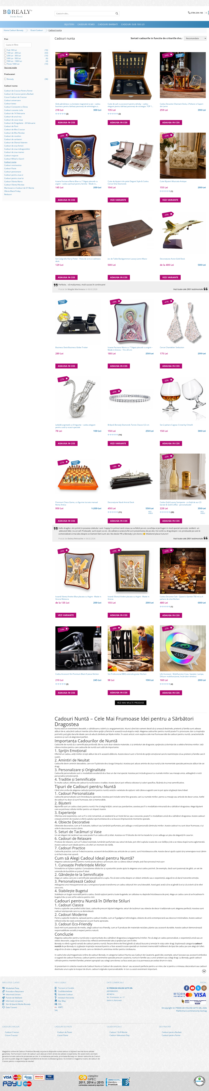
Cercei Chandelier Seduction (172, 347)
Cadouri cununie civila (13, 110)
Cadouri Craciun (12, 1032)
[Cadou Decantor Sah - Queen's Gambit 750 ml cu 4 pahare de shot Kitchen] (183, 571)
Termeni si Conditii (66, 988)
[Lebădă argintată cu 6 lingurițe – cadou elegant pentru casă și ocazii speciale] (78, 399)
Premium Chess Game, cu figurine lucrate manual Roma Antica (76, 503)
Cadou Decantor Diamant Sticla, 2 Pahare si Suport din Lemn (181, 105)
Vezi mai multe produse (130, 702)
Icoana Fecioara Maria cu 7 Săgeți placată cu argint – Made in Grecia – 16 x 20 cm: (130, 348)
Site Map (62, 1001)
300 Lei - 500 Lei (14, 58)
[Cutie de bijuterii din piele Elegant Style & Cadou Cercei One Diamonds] (131, 155)
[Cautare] (117, 13)
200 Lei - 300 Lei (14, 55)
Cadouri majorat (11, 155)
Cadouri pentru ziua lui (14, 178)
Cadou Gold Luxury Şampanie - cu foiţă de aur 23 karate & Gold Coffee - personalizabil (180, 503)
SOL (60, 1004)
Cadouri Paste (10, 168)
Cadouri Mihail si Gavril (14, 158)
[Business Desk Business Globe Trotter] (78, 322)
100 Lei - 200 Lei (14, 53)
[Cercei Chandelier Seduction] (183, 322)
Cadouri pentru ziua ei (13, 175)
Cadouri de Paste (64, 1032)
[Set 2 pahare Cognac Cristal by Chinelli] (183, 399)
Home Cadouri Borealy (14, 30)
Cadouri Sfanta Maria (13, 181)
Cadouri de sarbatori (13, 139)
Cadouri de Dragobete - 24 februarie (19, 123)
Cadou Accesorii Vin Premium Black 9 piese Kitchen (77, 674)
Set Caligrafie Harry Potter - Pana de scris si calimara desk (78, 260)
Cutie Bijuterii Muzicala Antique (173, 181)
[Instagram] (204, 988)
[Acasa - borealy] (17, 13)
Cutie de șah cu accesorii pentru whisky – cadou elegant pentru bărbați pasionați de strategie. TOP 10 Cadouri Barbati (130, 105)
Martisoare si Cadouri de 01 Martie (19, 188)
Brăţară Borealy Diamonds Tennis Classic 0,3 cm (128, 425)
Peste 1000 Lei (13, 64)
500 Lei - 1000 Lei (14, 61)
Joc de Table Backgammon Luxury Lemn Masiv (127, 259)
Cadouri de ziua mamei (14, 152)
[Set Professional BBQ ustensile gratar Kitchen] (131, 648)
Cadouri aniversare (12, 100)
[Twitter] (198, 988)
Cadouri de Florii (11, 126)
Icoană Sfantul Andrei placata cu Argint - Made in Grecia (128, 597)
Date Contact (11, 1007)
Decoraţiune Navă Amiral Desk (121, 502)
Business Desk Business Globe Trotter (71, 347)
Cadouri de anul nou (12, 116)
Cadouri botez (10, 103)
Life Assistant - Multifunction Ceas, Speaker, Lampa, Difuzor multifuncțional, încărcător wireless (182, 675)
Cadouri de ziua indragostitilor (17, 149)
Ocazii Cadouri (37, 30)
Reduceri (8, 194)
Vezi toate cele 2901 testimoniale (188, 289)
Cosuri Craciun (11, 1035)
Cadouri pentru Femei (170, 1035)
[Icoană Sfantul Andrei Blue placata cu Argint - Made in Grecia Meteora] (78, 571)
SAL (56, 1010)
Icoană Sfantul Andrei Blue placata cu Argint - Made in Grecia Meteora (78, 597)
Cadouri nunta (10, 162)
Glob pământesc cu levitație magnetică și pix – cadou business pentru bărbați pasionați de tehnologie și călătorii (77, 105)
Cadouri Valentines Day (119, 1035)
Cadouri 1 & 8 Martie (118, 1032)
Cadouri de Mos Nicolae (14, 133)
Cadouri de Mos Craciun (14, 129)
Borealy (10, 79)
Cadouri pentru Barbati (171, 1032)
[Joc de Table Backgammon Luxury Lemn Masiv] (131, 233)
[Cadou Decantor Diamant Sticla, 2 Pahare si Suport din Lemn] (183, 75)
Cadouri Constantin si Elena (16, 106)
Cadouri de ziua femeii (13, 145)
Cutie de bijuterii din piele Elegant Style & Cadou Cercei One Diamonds (128, 182)
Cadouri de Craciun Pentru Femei (18, 90)
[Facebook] (186, 988)
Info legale (60, 982)
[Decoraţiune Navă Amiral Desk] (131, 476)
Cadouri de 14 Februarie (14, 113)
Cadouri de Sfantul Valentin (15, 142)
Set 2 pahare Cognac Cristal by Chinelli (176, 425)
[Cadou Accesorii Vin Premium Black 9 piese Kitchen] (78, 648)
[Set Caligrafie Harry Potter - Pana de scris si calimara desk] (78, 233)
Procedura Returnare (14, 991)
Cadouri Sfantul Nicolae (14, 184)
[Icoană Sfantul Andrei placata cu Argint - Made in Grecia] (131, 571)
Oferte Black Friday (12, 191)
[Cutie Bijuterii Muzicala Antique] (183, 156)
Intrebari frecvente (66, 997)
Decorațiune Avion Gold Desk (172, 259)
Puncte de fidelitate (13, 997)
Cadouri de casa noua (13, 120)
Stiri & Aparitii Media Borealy (17, 1004)
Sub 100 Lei (12, 50)
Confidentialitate (65, 991)
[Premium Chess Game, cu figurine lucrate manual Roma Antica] (78, 476)
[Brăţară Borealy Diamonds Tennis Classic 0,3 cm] (131, 399)
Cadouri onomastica (12, 165)
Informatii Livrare (13, 994)
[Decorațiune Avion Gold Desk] (183, 233)
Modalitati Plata (12, 988)
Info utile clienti (10, 982)
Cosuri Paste (62, 1035)
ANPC (60, 1007)
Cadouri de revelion (12, 136)
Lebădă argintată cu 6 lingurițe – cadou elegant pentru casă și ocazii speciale (75, 426)
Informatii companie (14, 1001)
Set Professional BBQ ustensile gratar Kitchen (127, 674)
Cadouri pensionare (12, 171)
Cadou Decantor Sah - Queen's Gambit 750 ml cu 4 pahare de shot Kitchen (181, 597)
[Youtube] (192, 988)
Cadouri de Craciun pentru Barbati (19, 94)
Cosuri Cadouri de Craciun (15, 97)
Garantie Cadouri (65, 994)
